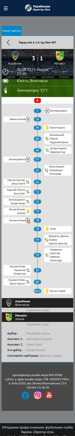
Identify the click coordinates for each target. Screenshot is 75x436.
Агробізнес (15, 63)
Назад (8, 42)
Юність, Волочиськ (32, 81)
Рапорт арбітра (11, 30)
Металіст (59, 63)
